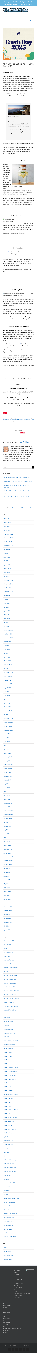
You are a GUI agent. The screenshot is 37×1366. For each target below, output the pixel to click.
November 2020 (8, 630)
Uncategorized (8, 1221)
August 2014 (7, 918)
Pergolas (6, 1179)
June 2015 (7, 880)
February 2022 (8, 572)
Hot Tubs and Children (10, 1117)
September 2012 (8, 922)
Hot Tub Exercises (9, 1064)
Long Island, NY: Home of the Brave (22, 508)
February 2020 (8, 665)
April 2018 (7, 749)
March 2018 (7, 753)
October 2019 (8, 680)
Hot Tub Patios (8, 1087)
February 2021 (8, 618)
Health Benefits (8, 1029)
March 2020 (7, 661)
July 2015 (6, 876)
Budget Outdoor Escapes (11, 968)
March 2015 (7, 891)
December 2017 (8, 765)
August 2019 (7, 688)
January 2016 (7, 853)
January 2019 (7, 714)
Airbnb (5, 948)
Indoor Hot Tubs (8, 1144)
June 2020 (7, 649)
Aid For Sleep (7, 944)
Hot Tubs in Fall (8, 1125)
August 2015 (7, 872)
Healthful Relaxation (10, 1033)
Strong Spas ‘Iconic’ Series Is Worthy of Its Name (18, 497)
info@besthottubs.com (26, 4)
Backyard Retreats (9, 960)
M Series (6, 1152)
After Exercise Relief (9, 941)
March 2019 (7, 707)
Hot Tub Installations (10, 1075)
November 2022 (8, 538)
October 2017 (8, 772)
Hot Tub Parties (26, 419)
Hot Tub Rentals (8, 1098)
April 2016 (7, 841)
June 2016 (7, 834)
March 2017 (7, 799)
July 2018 (6, 738)
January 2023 (7, 530)
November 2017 (8, 768)
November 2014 (8, 907)
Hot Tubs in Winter (9, 1133)
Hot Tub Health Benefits (11, 1071)
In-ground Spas (8, 1140)
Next (31, 21)
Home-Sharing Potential (11, 1041)
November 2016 (8, 814)
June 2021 (7, 603)
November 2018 (8, 722)
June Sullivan (7, 418)
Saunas (6, 1194)
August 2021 (7, 595)
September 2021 (8, 592)
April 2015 (7, 887)
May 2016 (6, 837)
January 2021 (7, 622)
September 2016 (8, 822)
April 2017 (7, 795)
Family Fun (20, 419)
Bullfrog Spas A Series (10, 983)
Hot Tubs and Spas (9, 1121)
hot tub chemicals (9, 1048)
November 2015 (8, 861)
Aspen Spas (7, 956)
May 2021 (6, 607)
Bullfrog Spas (28, 418)
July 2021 (6, 599)
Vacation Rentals (8, 1225)
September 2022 (8, 545)
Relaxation (7, 1187)
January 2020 (7, 668)
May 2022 (6, 561)
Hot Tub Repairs (8, 1102)
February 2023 (8, 526)
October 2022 (8, 542)
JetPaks (6, 1148)
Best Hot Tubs (22, 418)
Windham (6, 1233)
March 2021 (7, 615)
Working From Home (10, 1237)
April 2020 (7, 657)
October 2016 (8, 818)
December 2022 (8, 534)
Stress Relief (7, 1206)
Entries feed (7, 1251)
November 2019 (8, 676)
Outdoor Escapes (9, 1164)
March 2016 (7, 845)
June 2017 (7, 788)
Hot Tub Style (8, 1106)
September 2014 (8, 914)
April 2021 (7, 611)
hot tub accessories (9, 1044)
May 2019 (6, 699)
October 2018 (8, 726)
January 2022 (7, 576)
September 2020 (8, 638)
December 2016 (8, 811)
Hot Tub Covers (8, 1052)
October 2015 (8, 864)
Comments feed (8, 1255)
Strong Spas (11, 421)
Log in (5, 1247)
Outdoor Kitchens (9, 1175)
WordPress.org (8, 1259)
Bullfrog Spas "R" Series (10, 975)
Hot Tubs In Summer (10, 1129)
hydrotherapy (7, 1137)
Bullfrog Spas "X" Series (10, 979)
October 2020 (8, 634)
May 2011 (6, 926)
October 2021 (8, 588)
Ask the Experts (8, 952)
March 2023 (7, 522)
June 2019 (7, 695)
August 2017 (7, 780)
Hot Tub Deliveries (9, 1060)
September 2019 (8, 684)
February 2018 (8, 757)
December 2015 (8, 857)
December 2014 (8, 903)
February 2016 (8, 849)
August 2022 (7, 549)
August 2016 (7, 826)
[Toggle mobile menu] (33, 9)
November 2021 (8, 584)
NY (4, 1156)
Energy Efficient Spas (7, 419)
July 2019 (6, 691)
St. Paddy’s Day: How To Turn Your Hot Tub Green (18, 481)
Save (5, 413)
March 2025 (7, 519)
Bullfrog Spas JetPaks (10, 994)
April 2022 (7, 565)
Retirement (7, 1190)
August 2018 (7, 734)
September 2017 (8, 776)
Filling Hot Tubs (8, 1021)
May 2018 (6, 745)
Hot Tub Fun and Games (11, 1067)
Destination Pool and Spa (11, 1006)
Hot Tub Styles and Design (11, 1110)
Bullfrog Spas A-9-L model (11, 991)
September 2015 (8, 868)
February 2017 (8, 803)
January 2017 (7, 807)
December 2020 (8, 626)
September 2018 (8, 730)
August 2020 (7, 642)
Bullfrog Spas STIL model (11, 998)
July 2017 (6, 784)
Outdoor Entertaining (10, 1160)
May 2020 (6, 653)
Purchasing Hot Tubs (10, 1183)
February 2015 (8, 895)
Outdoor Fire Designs (10, 1167)
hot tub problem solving (11, 1094)
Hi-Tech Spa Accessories (11, 1037)
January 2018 (7, 761)
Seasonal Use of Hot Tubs (11, 1198)
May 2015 (6, 884)
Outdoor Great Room (10, 1171)
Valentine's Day (8, 1229)
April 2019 (7, 703)
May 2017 (6, 791)
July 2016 (6, 830)
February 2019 (8, 711)
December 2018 (8, 718)
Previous (26, 21)
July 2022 (6, 553)
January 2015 (7, 899)
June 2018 (7, 741)
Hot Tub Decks (8, 1056)
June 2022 (7, 557)
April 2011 (7, 930)
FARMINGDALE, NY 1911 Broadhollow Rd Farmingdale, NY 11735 (7, 1318)
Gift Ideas (6, 1025)
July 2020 (6, 645)
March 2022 (7, 568)
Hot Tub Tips (7, 1114)
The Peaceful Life (18, 421)
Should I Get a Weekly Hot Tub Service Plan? (17, 477)
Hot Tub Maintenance (10, 1079)
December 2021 (8, 580)
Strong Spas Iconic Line (10, 1213)
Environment (15, 419)
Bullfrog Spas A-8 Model (11, 987)
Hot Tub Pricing (8, 1091)
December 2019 (8, 672)
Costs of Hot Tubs (9, 1002)
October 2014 (8, 911)
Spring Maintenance (9, 1202)
